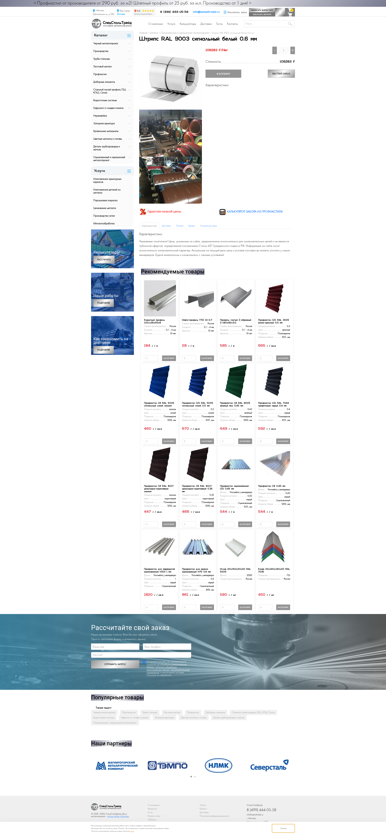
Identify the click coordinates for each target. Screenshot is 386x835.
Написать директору (262, 10)
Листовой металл (102, 66)
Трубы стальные (101, 58)
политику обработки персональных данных (162, 668)
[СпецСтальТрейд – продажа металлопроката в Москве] (112, 23)
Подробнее (103, 302)
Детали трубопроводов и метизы (106, 148)
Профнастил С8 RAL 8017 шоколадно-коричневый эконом (159, 489)
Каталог (203, 808)
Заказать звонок (262, 14)
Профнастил (100, 74)
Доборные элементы (104, 81)
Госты (219, 24)
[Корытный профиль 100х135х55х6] (160, 298)
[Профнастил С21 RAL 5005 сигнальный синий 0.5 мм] (198, 381)
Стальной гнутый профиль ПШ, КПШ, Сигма (109, 91)
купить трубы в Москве (118, 816)
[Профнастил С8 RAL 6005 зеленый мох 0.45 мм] (236, 381)
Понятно (283, 828)
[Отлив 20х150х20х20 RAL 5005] (236, 547)
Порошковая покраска (105, 200)
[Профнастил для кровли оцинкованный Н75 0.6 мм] (198, 547)
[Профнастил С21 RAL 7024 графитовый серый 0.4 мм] (274, 381)
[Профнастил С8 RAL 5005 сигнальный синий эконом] (160, 381)
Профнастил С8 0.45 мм (271, 486)
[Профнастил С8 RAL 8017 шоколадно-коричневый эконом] (160, 464)
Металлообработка (104, 223)
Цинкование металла (104, 208)
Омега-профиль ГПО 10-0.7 (197, 320)
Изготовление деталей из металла (106, 191)
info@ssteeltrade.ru (206, 12)
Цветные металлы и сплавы (107, 138)
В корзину (223, 73)
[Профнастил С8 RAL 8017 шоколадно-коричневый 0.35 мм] (198, 464)
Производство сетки (104, 215)
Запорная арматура (104, 123)
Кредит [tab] (191, 225)
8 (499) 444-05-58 (174, 12)
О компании (155, 24)
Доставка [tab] (166, 225)
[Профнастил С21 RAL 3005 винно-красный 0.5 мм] (274, 298)
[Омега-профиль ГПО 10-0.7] (198, 298)
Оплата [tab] (179, 225)
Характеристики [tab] (149, 225)
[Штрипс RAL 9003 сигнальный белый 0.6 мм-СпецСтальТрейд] (106, 807)
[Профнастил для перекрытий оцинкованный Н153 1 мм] (160, 547)
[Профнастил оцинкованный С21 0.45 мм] (236, 464)
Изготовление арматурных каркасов (107, 180)
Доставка (206, 24)
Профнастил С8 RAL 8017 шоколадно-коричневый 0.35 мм (197, 489)
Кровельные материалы (105, 131)
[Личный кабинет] (280, 12)
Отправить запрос (115, 664)
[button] (191, 776)
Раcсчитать (104, 259)
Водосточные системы (105, 100)
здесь (132, 831)
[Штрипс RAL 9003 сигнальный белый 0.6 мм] (170, 77)
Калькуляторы (188, 24)
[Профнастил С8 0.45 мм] (274, 464)
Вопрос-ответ (154, 815)
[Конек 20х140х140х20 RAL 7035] (274, 547)
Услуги (171, 24)
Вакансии (152, 808)
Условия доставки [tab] (208, 225)
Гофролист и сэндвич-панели (108, 108)
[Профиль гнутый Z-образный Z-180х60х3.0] (236, 298)
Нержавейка (100, 115)
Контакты (232, 24)
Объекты (152, 819)
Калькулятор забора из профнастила (254, 211)
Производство (100, 51)
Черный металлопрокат (105, 43)
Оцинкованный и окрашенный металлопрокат (109, 158)
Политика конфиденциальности (214, 815)
